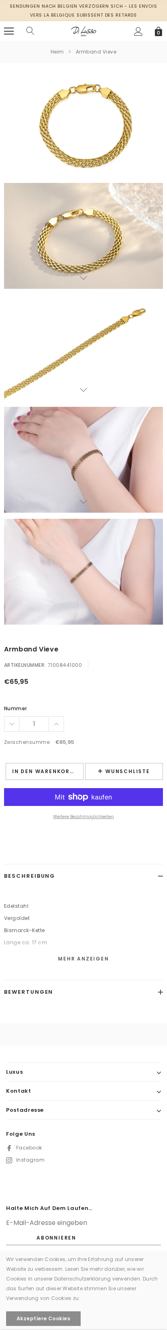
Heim (57, 51)
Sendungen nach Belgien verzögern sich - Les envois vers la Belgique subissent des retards (83, 10)
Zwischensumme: (27, 742)
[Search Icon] (30, 31)
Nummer (15, 708)
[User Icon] (138, 31)
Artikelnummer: (25, 665)
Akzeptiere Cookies (44, 1318)
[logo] (83, 30)
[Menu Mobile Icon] (9, 31)
